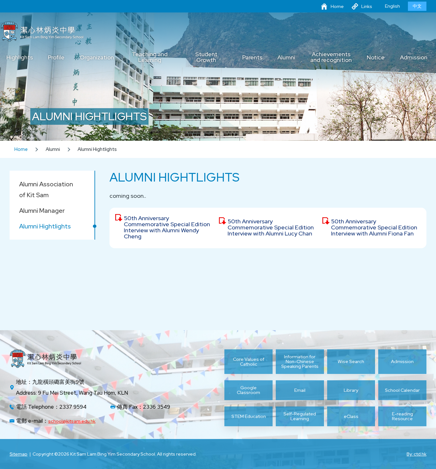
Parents (252, 58)
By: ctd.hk (416, 454)
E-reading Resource (402, 416)
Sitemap (18, 454)
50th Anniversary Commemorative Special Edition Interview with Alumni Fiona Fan (374, 227)
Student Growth (206, 57)
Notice (376, 58)
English (392, 6)
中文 (417, 6)
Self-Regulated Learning (299, 416)
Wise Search (351, 361)
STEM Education (248, 416)
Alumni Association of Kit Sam (46, 189)
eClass (351, 416)
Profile (56, 58)
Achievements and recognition (331, 57)
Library (351, 390)
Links (366, 6)
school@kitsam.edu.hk (71, 421)
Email (299, 390)
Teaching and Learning (150, 57)
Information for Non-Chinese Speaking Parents (300, 361)
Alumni (286, 58)
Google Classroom (248, 390)
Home (337, 6)
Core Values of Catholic (248, 361)
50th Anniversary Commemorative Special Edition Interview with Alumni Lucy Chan (271, 227)
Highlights (19, 58)
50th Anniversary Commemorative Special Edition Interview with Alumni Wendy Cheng (167, 227)
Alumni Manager (42, 210)
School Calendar (402, 390)
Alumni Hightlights (45, 226)
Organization (97, 58)
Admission (413, 58)
